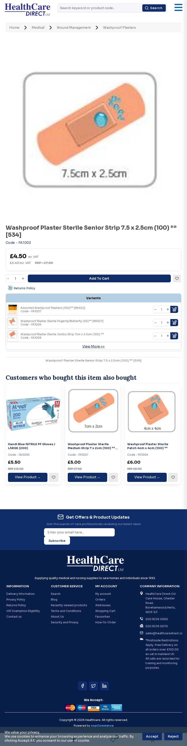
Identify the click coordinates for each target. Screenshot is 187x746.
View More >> (93, 346)
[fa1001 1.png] (93, 411)
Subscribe (57, 541)
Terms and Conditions (66, 611)
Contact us (14, 616)
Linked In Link (104, 685)
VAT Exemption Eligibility (23, 611)
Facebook (82, 685)
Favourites (102, 616)
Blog (54, 599)
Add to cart (99, 278)
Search (156, 8)
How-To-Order (105, 622)
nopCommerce (102, 725)
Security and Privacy (64, 622)
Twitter (93, 685)
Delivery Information (20, 593)
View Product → (27, 477)
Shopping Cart (105, 611)
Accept (152, 736)
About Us (57, 616)
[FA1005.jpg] (152, 411)
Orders (100, 599)
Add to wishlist (177, 278)
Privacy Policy (15, 599)
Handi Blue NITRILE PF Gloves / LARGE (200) (31, 446)
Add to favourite (53, 477)
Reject (173, 736)
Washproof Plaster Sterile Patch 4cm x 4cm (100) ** (147, 446)
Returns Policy (24, 288)
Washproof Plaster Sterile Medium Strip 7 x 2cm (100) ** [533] (91, 446)
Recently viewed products (69, 605)
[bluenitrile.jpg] (33, 411)
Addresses (103, 605)
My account (103, 593)
